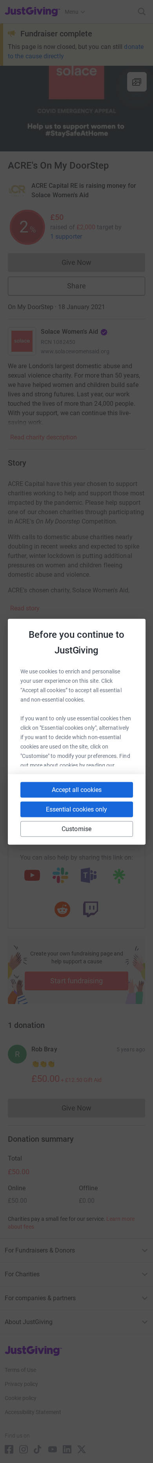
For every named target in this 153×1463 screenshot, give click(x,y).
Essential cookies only (76, 809)
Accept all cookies (77, 789)
